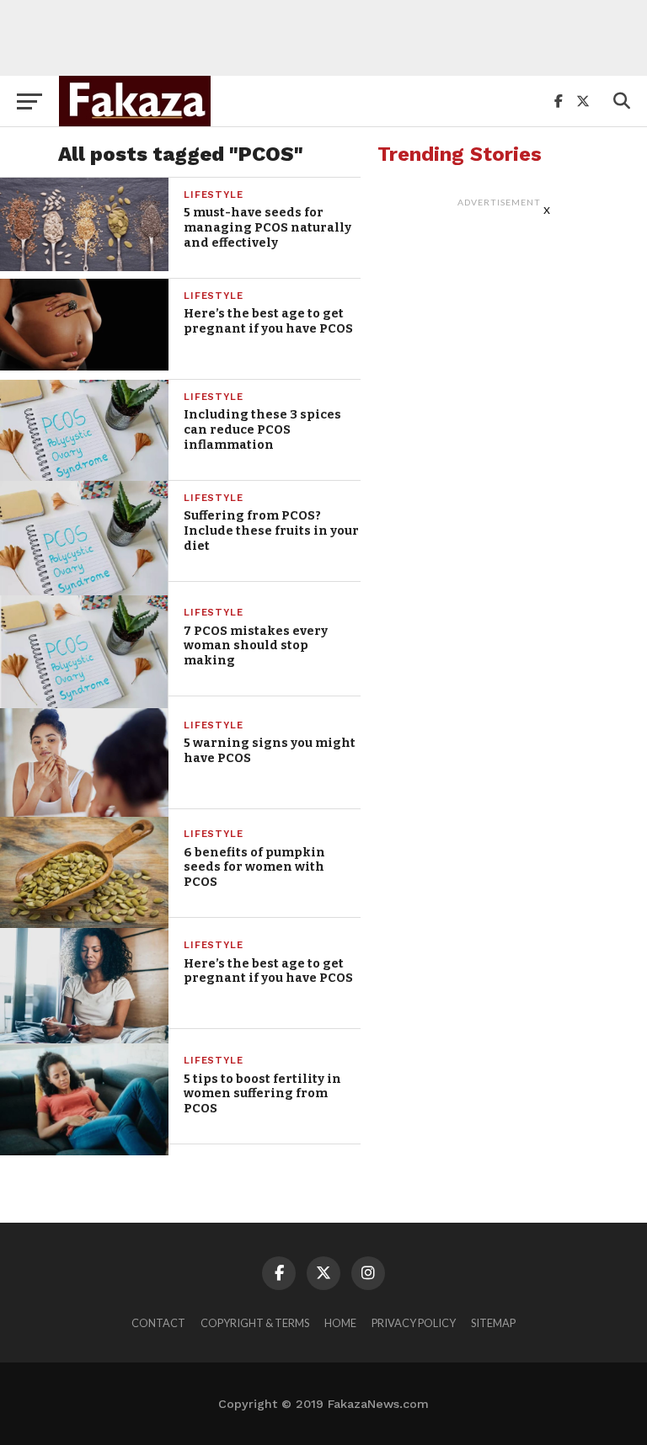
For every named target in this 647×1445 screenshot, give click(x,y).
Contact (158, 1323)
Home (340, 1323)
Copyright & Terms (255, 1323)
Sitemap (493, 1323)
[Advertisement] (323, 38)
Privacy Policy (414, 1323)
